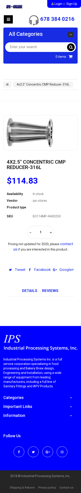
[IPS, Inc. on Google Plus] (48, 449)
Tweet (19, 269)
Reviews (50, 290)
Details (29, 290)
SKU (10, 216)
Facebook (42, 269)
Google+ (66, 269)
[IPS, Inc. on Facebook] (19, 449)
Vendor (12, 200)
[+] (51, 232)
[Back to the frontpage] (7, 84)
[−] (30, 232)
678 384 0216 (57, 19)
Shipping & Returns (22, 487)
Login (58, 4)
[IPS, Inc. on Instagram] (62, 449)
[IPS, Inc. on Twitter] (33, 449)
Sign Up (71, 4)
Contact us (66, 487)
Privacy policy (47, 487)
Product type (16, 207)
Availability (15, 194)
